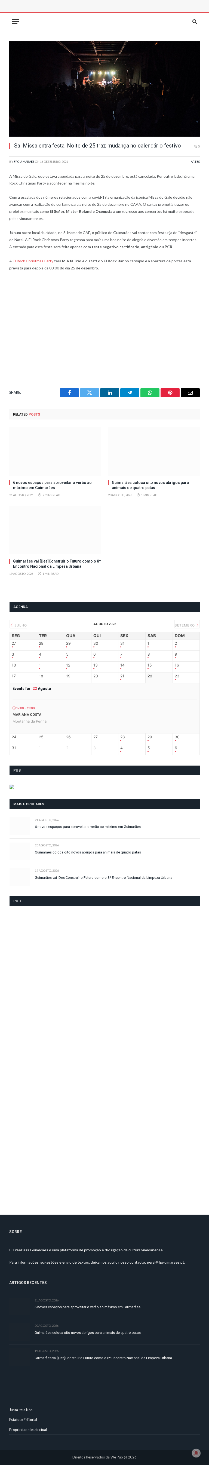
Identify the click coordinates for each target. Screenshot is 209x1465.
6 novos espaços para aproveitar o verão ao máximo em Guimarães (52, 485)
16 (177, 665)
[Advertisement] (70, 12)
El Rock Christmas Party (33, 261)
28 (41, 643)
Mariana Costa (27, 714)
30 (95, 643)
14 (122, 665)
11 (41, 665)
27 (14, 643)
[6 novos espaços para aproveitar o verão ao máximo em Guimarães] (55, 451)
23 (177, 676)
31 (122, 643)
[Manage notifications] (196, 1453)
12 (68, 665)
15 (149, 665)
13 (95, 665)
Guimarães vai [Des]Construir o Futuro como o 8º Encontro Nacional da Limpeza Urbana (57, 564)
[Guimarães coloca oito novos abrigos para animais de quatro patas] (154, 451)
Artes (195, 161)
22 (149, 676)
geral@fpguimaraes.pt (165, 1262)
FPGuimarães (24, 161)
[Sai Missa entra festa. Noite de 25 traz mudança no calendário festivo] (104, 89)
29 (68, 643)
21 (122, 676)
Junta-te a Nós (20, 1410)
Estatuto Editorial (23, 1419)
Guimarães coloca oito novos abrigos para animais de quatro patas (150, 485)
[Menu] (15, 21)
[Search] (194, 21)
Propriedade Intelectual (28, 1429)
